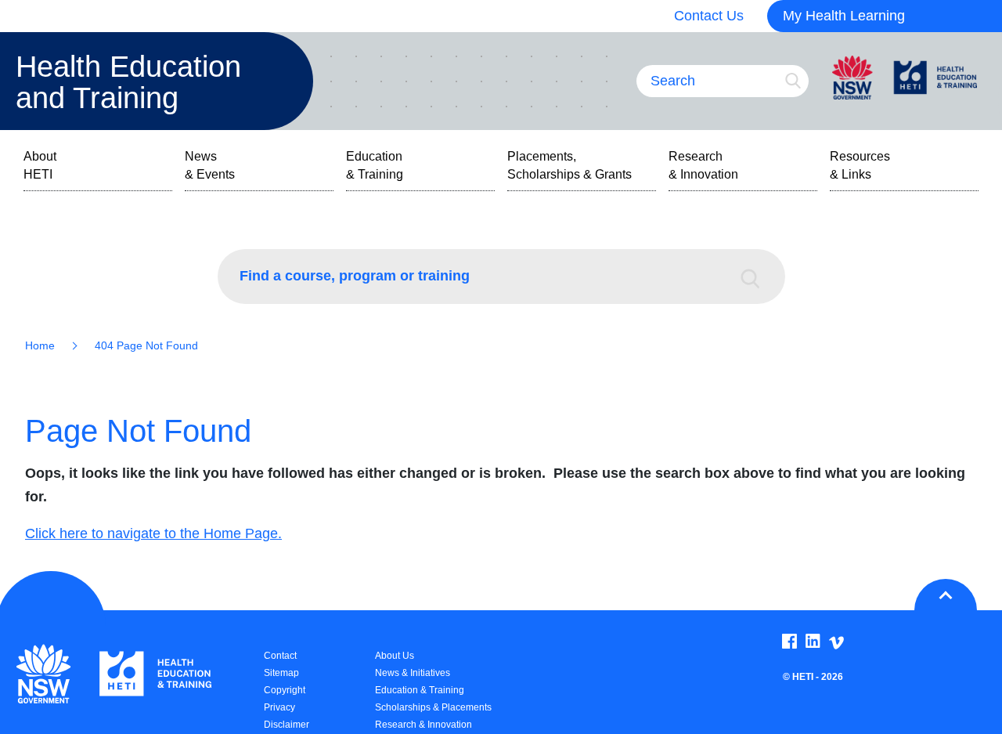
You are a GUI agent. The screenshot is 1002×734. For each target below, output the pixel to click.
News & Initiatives (412, 672)
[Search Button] (793, 80)
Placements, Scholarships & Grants (569, 165)
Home (40, 345)
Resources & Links (860, 165)
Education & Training (374, 165)
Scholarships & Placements (433, 707)
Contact (280, 655)
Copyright (284, 690)
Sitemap (281, 672)
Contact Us (709, 16)
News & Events (210, 165)
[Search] (757, 276)
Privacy (279, 707)
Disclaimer (286, 724)
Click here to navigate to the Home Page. (153, 533)
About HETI (39, 165)
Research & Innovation (703, 165)
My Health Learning (844, 16)
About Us (394, 655)
